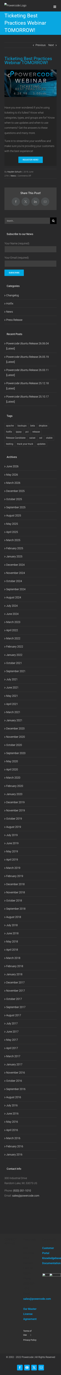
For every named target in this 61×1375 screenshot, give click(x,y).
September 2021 (15, 671)
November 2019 (15, 810)
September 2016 (15, 1089)
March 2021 (13, 712)
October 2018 (14, 900)
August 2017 (13, 1015)
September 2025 (15, 507)
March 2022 (13, 638)
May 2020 (12, 761)
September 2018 (15, 908)
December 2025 (15, 491)
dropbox (43, 425)
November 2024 (15, 572)
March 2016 (13, 1138)
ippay (19, 431)
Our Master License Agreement (30, 1314)
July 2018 (12, 925)
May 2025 (12, 523)
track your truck (25, 443)
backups (22, 425)
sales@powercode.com (25, 1195)
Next (51, 45)
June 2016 (12, 1113)
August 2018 (13, 917)
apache (10, 425)
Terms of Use (27, 1333)
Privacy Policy (29, 1340)
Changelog (12, 295)
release (36, 431)
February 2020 (14, 785)
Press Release (14, 319)
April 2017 (12, 1048)
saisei (32, 437)
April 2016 (12, 1130)
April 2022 (12, 630)
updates (41, 443)
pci (27, 431)
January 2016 (14, 1154)
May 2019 (12, 851)
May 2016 (12, 1121)
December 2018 (15, 884)
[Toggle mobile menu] (55, 6)
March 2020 (13, 777)
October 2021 (14, 663)
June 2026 (12, 466)
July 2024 (12, 605)
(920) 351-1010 (22, 1190)
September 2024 (15, 589)
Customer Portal (48, 1250)
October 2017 (14, 998)
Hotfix (9, 303)
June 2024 (12, 613)
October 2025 (14, 499)
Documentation (49, 1263)
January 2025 (14, 556)
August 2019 (13, 826)
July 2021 (12, 679)
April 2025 (12, 531)
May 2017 (12, 1039)
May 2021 (12, 695)
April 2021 (12, 704)
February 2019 (14, 876)
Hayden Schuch (14, 172)
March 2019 (13, 867)
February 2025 (14, 548)
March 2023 (13, 622)
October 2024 (14, 581)
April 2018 (12, 949)
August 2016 (13, 1097)
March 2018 (13, 958)
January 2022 (14, 654)
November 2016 (15, 1072)
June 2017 (12, 1031)
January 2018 (14, 974)
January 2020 (14, 794)
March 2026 (13, 482)
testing (9, 443)
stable (49, 437)
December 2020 (15, 728)
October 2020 (14, 745)
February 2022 (14, 646)
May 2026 (12, 474)
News (13, 176)
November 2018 (15, 892)
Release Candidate (15, 437)
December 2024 (15, 564)
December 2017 (15, 982)
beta (32, 425)
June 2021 (12, 687)
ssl (40, 437)
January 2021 (14, 720)
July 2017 (12, 1023)
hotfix (9, 431)
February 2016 (14, 1146)
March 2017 (13, 1056)
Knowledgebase (49, 1258)
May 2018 (12, 941)
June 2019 (12, 843)
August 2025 (13, 515)
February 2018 (14, 966)
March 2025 (13, 540)
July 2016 (12, 1105)
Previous (41, 45)
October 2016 (14, 1080)
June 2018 (12, 933)
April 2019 (12, 859)
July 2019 (12, 835)
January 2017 (14, 1064)
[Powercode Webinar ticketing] (30, 70)
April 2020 (12, 769)
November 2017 (15, 990)
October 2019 (14, 818)
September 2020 (15, 753)
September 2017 (15, 1007)
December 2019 (15, 802)
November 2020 (15, 736)
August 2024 (13, 597)
